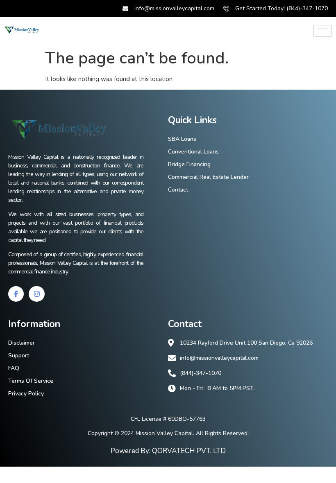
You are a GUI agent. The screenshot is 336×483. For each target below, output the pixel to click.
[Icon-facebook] (16, 294)
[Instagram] (36, 294)
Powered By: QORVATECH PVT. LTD (168, 451)
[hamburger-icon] (322, 31)
